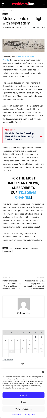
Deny (23, 402)
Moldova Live (9, 27)
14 (29, 344)
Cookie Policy (16, 414)
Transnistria (7, 251)
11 (12, 344)
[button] (43, 372)
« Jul (22, 363)
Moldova (18, 248)
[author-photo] (24, 304)
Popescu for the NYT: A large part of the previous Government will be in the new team (34, 285)
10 (6, 344)
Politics (11, 10)
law (11, 248)
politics (25, 248)
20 (23, 348)
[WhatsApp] (22, 33)
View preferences (23, 409)
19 (18, 348)
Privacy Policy (30, 414)
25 (12, 351)
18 (12, 348)
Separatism (34, 248)
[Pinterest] (16, 33)
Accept (23, 395)
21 (29, 348)
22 (35, 348)
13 (23, 344)
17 (6, 348)
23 (41, 348)
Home (5, 10)
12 (18, 344)
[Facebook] (5, 33)
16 (41, 344)
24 (6, 351)
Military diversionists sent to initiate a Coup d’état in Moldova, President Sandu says (12, 285)
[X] (10, 33)
